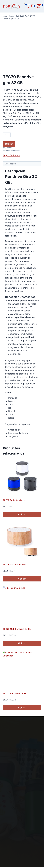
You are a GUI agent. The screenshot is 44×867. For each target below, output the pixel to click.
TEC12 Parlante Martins (14, 500)
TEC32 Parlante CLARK (14, 693)
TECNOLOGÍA (16, 150)
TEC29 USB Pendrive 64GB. (17, 629)
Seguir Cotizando (11, 155)
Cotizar (9, 144)
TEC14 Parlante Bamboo (15, 564)
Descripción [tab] (10, 164)
